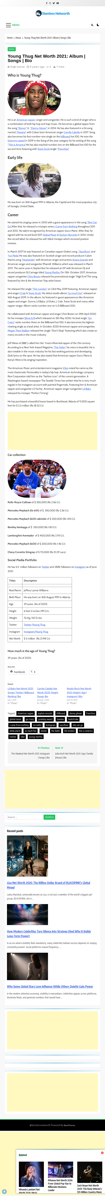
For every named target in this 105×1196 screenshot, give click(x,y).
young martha (35, 736)
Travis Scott (43, 149)
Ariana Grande (80, 259)
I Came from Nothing (65, 226)
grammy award (45, 719)
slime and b (15, 730)
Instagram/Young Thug (36, 631)
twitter (13, 736)
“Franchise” (63, 149)
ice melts (37, 725)
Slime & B (29, 318)
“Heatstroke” (28, 259)
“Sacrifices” (84, 251)
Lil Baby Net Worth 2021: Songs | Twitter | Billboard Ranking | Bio (21, 692)
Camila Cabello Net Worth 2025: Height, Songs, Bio (48, 692)
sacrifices (64, 725)
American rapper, (26, 119)
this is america (86, 730)
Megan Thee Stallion (19, 330)
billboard (65, 136)
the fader (55, 730)
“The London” (39, 289)
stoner (44, 730)
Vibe (65, 368)
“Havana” (21, 132)
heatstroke (73, 719)
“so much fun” (75, 293)
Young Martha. (52, 272)
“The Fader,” (59, 347)
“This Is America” (16, 144)
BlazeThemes (69, 1125)
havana (60, 719)
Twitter (45, 566)
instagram (50, 725)
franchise (90, 713)
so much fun (30, 730)
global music (15, 719)
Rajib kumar (18, 66)
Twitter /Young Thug (34, 624)
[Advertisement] (52, 431)
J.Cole (23, 293)
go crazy (30, 719)
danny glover (75, 713)
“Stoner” (22, 128)
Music (12, 49)
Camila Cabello (72, 132)
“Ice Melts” (13, 255)
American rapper (25, 713)
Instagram (80, 566)
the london (69, 730)
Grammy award (16, 140)
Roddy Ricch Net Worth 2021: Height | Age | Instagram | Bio (79, 692)
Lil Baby (86, 388)
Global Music (50, 234)
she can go (78, 725)
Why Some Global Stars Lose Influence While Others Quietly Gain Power (50, 986)
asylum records (45, 713)
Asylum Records (68, 234)
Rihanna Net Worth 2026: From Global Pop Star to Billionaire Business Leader (60, 1185)
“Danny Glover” (38, 128)
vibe (23, 736)
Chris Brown (34, 276)
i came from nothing (19, 725)
